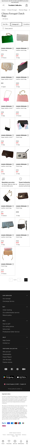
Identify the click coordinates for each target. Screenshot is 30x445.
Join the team (7, 360)
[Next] (19, 279)
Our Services (7, 295)
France (4, 434)
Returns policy (7, 315)
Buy (4, 307)
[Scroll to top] (26, 279)
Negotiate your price (8, 182)
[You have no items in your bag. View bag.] (26, 5)
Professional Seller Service (11, 332)
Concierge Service (8, 301)
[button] (26, 5)
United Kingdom (10, 434)
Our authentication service (11, 313)
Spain (13, 436)
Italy (17, 436)
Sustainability (7, 354)
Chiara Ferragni (12, 10)
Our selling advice (8, 326)
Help (4, 337)
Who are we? (7, 352)
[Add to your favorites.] (13, 49)
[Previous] (10, 279)
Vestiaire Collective (10, 348)
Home (3, 10)
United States (18, 434)
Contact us (6, 343)
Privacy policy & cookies (14, 389)
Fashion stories (7, 362)
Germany (24, 434)
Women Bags (23, 10)
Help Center (6, 340)
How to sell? (6, 324)
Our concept (6, 299)
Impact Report (7, 357)
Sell (4, 320)
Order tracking (7, 310)
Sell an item (6, 329)
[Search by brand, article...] (3, 5)
